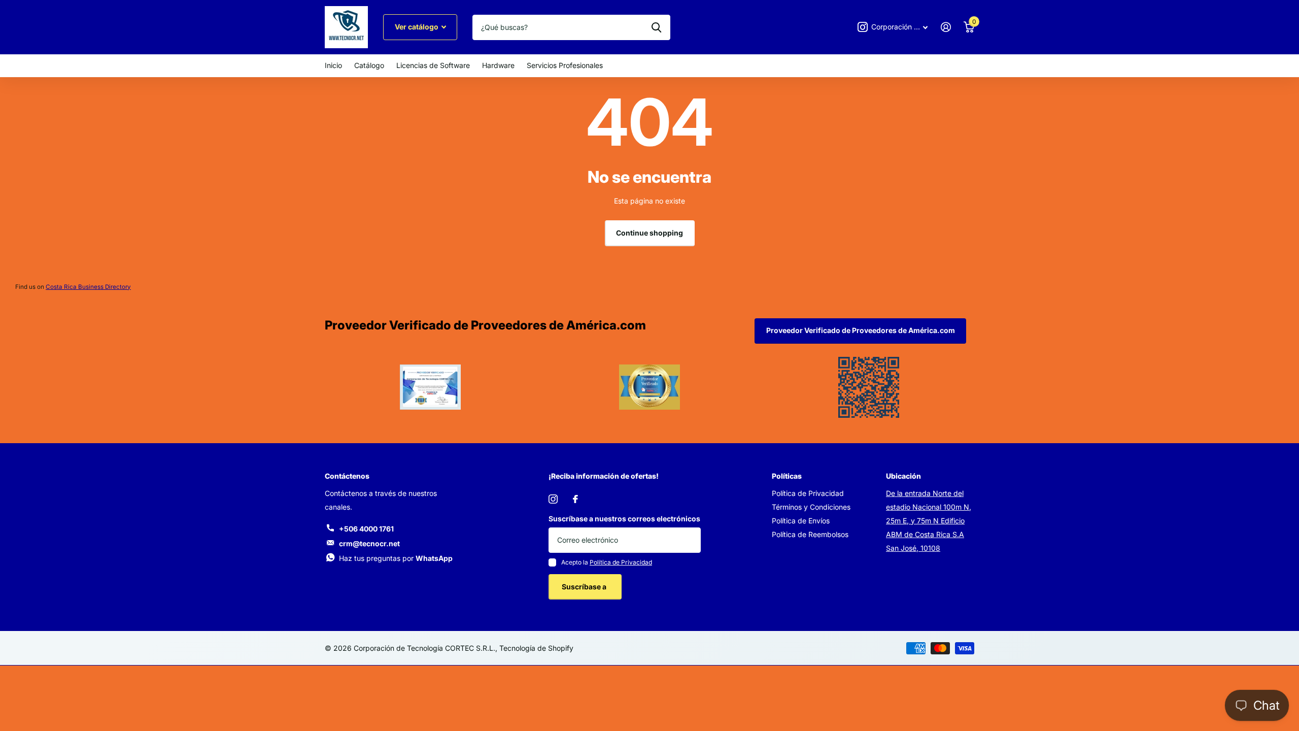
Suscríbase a (585, 586)
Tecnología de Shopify (536, 648)
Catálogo (369, 65)
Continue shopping (649, 232)
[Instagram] (553, 499)
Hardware (498, 65)
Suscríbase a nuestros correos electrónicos (624, 518)
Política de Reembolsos (810, 534)
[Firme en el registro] (945, 27)
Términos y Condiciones (811, 507)
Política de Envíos (801, 520)
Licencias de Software (433, 65)
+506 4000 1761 (366, 528)
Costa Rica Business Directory (88, 286)
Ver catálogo (417, 26)
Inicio (333, 65)
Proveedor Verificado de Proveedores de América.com (860, 330)
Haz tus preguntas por (396, 558)
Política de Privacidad (621, 562)
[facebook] (575, 499)
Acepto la (606, 562)
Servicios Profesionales (565, 65)
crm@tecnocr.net (369, 543)
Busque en (656, 27)
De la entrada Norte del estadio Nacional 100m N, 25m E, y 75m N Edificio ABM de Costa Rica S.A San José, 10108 (928, 520)
